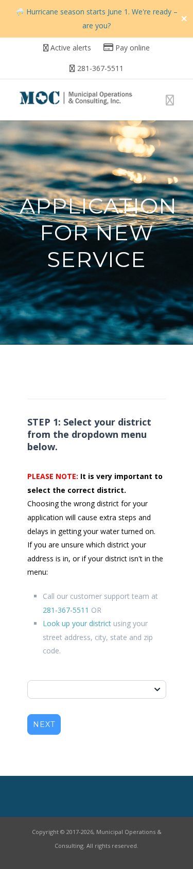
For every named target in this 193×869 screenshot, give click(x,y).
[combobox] (96, 689)
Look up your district (77, 623)
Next (44, 724)
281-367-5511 (66, 610)
